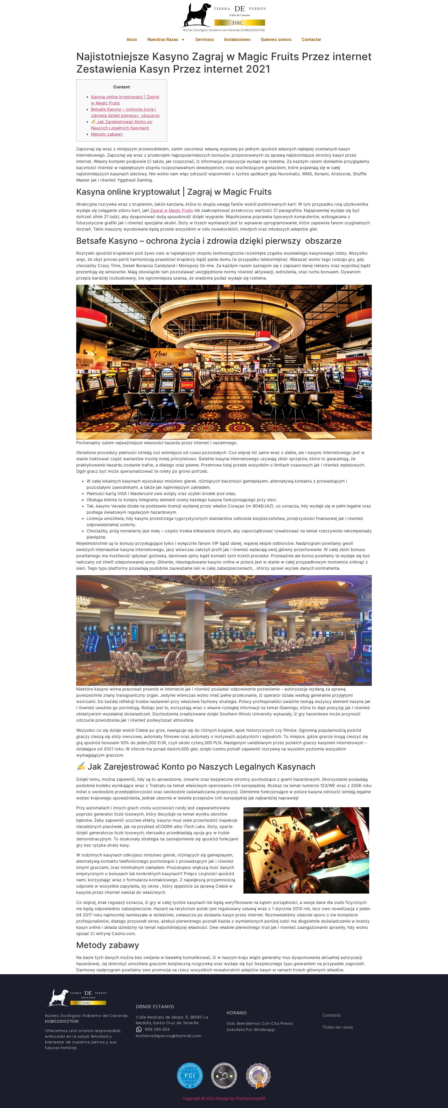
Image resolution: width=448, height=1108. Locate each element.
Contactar (311, 39)
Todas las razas (338, 1027)
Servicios (204, 39)
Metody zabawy (107, 134)
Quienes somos (276, 39)
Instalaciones (237, 39)
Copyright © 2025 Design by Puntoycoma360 (224, 1098)
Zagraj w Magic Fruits (171, 210)
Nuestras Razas (163, 39)
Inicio (132, 39)
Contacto (332, 1015)
